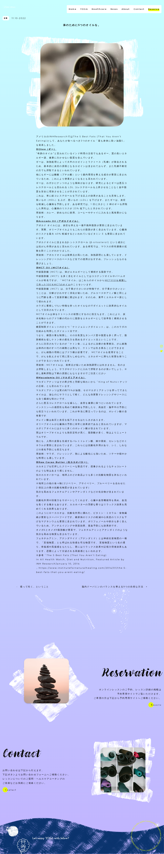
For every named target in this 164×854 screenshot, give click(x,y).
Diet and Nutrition (80, 559)
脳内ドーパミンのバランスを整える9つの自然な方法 (114, 586)
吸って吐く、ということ (33, 586)
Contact (139, 9)
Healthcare (99, 9)
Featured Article (108, 559)
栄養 (6, 18)
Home (72, 9)
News (114, 9)
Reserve (153, 9)
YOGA (84, 9)
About (126, 9)
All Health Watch (52, 559)
